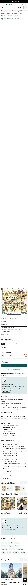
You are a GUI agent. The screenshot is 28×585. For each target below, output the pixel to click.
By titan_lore (19, 515)
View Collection (6, 391)
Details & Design (14, 397)
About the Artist (14, 478)
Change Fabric (6, 331)
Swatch (4, 347)
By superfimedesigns (5, 515)
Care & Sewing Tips (14, 471)
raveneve (11, 18)
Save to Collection (14, 369)
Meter (9, 343)
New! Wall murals (14, 1)
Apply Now (5, 532)
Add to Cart (14, 365)
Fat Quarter (17, 343)
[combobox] (20, 7)
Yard (3, 343)
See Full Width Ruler (14, 313)
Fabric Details (5, 335)
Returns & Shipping (14, 475)
